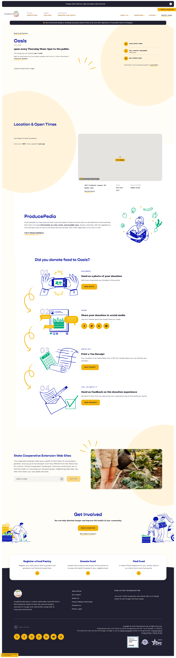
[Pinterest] (39, 637)
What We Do (76, 591)
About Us (75, 598)
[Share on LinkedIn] (99, 326)
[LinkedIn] (46, 637)
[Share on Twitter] (92, 326)
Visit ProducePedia (34, 233)
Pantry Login (166, 15)
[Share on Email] (106, 326)
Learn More (154, 65)
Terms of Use (157, 633)
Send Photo (89, 287)
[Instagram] (32, 637)
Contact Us (76, 605)
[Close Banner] (170, 4)
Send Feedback (90, 402)
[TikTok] (61, 637)
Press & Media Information (82, 602)
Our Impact (76, 595)
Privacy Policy (146, 633)
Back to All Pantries (21, 33)
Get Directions (89, 191)
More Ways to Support (88, 534)
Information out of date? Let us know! (10, 655)
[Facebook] (24, 637)
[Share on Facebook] (84, 326)
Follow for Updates (21, 58)
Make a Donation (167, 9)
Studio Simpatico (126, 630)
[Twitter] (17, 637)
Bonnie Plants (157, 630)
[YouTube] (54, 637)
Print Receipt (90, 367)
